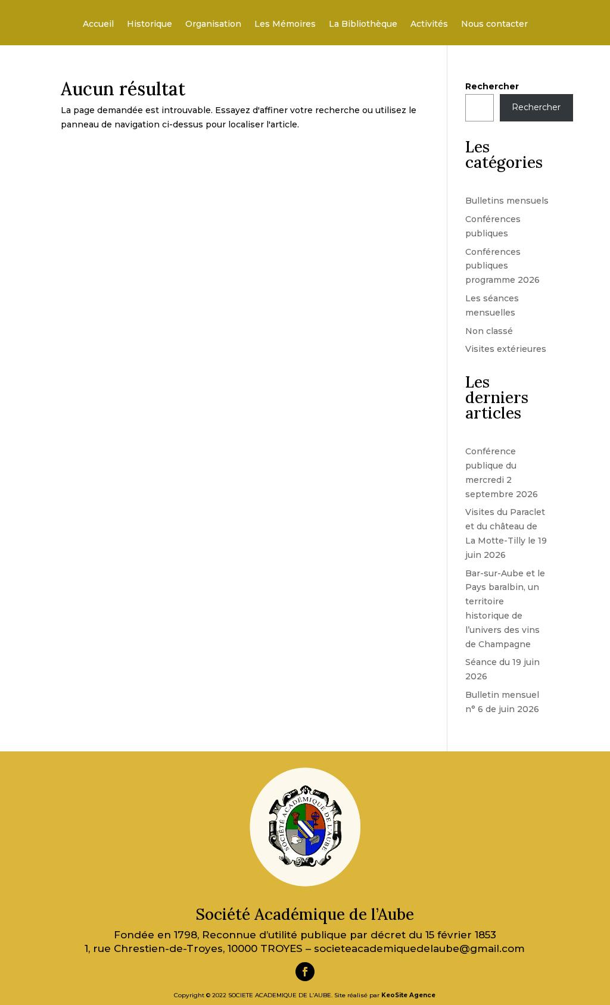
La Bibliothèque (363, 24)
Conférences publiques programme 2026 (502, 266)
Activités (429, 24)
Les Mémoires (285, 24)
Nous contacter (494, 24)
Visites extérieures (505, 349)
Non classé (489, 331)
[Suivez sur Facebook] (305, 971)
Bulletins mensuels (507, 200)
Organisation (213, 24)
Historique (149, 24)
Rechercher (492, 86)
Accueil (98, 24)
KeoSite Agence (408, 995)
